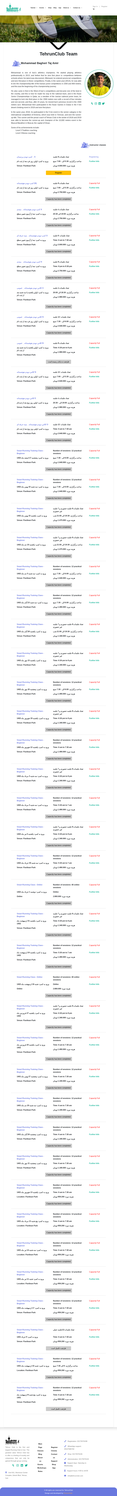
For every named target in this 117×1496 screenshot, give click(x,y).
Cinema (54, 1451)
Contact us (76, 8)
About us (66, 8)
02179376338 (82, 1441)
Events (41, 8)
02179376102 (84, 1459)
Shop (49, 8)
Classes (40, 1451)
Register (104, 6)
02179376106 (77, 1454)
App (59, 8)
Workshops (41, 1468)
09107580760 (69, 1449)
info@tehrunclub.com (75, 1476)
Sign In (95, 6)
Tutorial (33, 8)
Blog (54, 8)
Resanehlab (68, 1493)
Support (54, 1461)
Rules (40, 1471)
